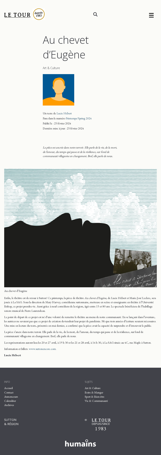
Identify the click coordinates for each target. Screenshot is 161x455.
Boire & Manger (94, 392)
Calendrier (10, 401)
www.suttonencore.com (42, 349)
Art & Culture (51, 68)
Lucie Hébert (64, 113)
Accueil (8, 388)
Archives (9, 405)
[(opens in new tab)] (80, 442)
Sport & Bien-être (94, 396)
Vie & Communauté (96, 401)
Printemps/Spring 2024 (79, 118)
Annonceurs (11, 396)
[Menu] (151, 15)
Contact (8, 392)
